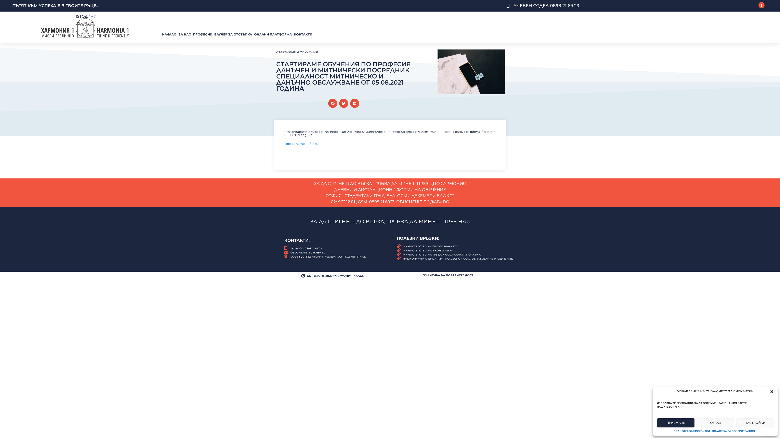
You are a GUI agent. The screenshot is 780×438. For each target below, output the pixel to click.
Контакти (303, 34)
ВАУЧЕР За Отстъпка (233, 34)
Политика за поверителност (733, 431)
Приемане (675, 423)
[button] (772, 392)
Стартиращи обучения (297, 52)
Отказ (715, 423)
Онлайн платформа (273, 34)
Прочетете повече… (301, 144)
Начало (169, 34)
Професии (202, 34)
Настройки (755, 423)
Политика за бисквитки (692, 431)
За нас (185, 34)
